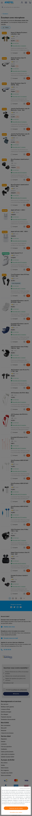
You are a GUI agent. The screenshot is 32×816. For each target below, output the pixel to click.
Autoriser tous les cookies (16, 808)
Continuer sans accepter (24, 788)
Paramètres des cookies (16, 812)
